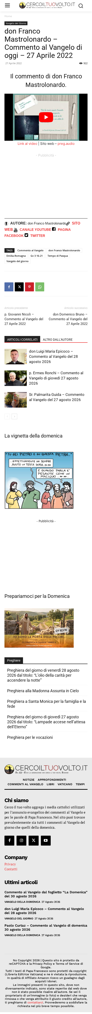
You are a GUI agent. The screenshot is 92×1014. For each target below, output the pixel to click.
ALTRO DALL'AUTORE (58, 339)
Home (8, 16)
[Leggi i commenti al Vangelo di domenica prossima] (39, 646)
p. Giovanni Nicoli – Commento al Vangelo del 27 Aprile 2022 (23, 319)
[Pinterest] (29, 286)
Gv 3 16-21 (37, 255)
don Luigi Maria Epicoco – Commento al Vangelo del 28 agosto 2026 (53, 356)
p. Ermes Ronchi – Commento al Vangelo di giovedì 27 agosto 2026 (56, 378)
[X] (19, 286)
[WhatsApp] (39, 286)
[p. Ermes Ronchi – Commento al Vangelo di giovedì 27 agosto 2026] (15, 378)
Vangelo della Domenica (22, 901)
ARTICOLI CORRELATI (22, 339)
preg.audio (66, 143)
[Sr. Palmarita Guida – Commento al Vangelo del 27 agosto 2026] (15, 400)
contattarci (35, 1002)
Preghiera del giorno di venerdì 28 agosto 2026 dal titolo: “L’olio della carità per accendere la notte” (43, 675)
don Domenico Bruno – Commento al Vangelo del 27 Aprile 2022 (68, 319)
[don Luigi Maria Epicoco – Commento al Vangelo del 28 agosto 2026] (15, 356)
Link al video (27, 143)
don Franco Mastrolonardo (64, 250)
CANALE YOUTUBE (35, 229)
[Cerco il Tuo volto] (47, 5)
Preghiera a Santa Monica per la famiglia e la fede (46, 704)
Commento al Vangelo (30, 250)
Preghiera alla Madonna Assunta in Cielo (43, 690)
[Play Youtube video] (46, 117)
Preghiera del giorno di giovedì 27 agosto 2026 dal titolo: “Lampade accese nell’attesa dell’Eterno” (46, 722)
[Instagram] (21, 841)
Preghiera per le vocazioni (30, 737)
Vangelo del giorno (17, 261)
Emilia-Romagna (16, 255)
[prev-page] (7, 416)
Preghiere (13, 660)
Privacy (10, 864)
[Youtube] (46, 841)
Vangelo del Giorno (16, 23)
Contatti (10, 869)
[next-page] (14, 416)
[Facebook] (8, 286)
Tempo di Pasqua (58, 255)
